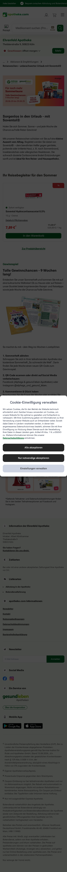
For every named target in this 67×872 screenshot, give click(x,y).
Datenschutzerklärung (13, 438)
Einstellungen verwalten (33, 468)
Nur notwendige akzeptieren (33, 458)
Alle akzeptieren (33, 447)
